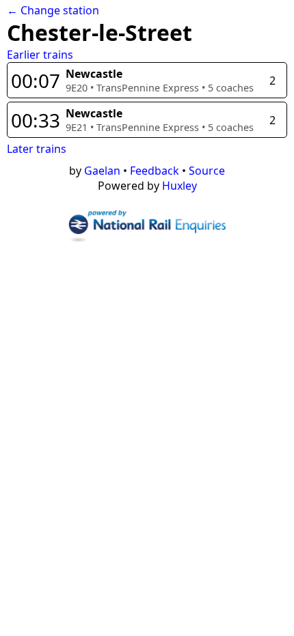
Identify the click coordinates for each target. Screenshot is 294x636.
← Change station (53, 10)
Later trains (36, 148)
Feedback (154, 170)
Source (207, 170)
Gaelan (102, 170)
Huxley (179, 185)
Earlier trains (40, 54)
